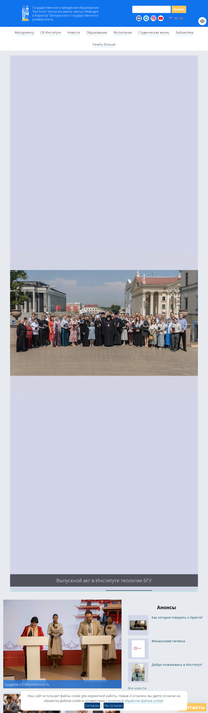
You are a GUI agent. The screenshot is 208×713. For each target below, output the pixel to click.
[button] (14, 323)
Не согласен (113, 705)
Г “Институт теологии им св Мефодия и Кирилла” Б (65, 13)
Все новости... (138, 688)
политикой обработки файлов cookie (135, 701)
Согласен (92, 705)
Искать (178, 9)
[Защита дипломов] (104, 589)
